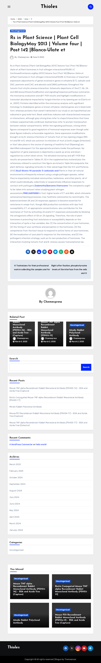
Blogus (58, 659)
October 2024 (16, 477)
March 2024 (15, 523)
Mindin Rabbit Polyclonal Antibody (76, 333)
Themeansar (70, 659)
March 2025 (15, 464)
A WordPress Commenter (21, 444)
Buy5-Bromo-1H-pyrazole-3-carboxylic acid (37, 170)
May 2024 (14, 510)
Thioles (49, 6)
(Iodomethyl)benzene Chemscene (51, 185)
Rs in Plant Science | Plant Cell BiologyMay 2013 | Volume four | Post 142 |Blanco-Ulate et (46, 44)
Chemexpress (23, 57)
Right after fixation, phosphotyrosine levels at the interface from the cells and (69, 269)
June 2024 (14, 504)
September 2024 (17, 484)
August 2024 (15, 491)
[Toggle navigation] (9, 7)
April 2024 (14, 517)
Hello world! (41, 444)
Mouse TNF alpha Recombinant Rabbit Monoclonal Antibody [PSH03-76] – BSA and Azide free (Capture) (29, 589)
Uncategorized (18, 31)
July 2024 (14, 497)
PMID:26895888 (31, 193)
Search (13, 359)
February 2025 (16, 471)
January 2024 (16, 530)
